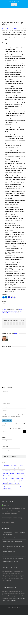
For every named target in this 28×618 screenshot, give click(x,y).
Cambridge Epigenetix (7, 29)
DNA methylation (6, 470)
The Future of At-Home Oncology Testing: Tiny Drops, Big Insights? (13, 547)
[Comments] (22, 456)
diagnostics (15, 468)
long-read (23, 475)
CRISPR (4, 468)
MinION (17, 478)
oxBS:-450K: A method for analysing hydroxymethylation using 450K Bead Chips (14, 234)
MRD (22, 478)
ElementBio (14, 470)
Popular (6, 456)
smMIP (9, 488)
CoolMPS (21, 465)
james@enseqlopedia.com (14, 1)
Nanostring (11, 480)
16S (12, 465)
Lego (18, 475)
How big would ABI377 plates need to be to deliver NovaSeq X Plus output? (14, 533)
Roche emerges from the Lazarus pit (10, 554)
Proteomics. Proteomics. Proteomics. (11, 561)
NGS (21, 480)
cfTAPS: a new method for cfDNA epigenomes (13, 558)
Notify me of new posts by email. (17, 428)
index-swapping (11, 475)
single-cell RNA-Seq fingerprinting (10, 486)
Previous (20, 16)
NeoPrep (17, 480)
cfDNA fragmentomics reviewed (10, 538)
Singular (4, 488)
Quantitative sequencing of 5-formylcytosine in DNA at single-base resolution (15, 239)
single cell (21, 486)
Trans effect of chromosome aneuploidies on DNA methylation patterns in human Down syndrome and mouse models (15, 177)
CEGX (21, 311)
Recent (14, 456)
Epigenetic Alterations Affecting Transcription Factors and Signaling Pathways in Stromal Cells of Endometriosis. (15, 56)
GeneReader (5, 473)
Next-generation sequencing (12, 311)
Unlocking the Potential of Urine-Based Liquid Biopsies (13, 542)
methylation (12, 312)
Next (24, 16)
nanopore (5, 480)
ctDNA (9, 468)
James (5, 309)
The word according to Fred (9, 551)
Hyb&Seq (12, 473)
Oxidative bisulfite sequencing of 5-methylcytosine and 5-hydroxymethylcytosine (15, 264)
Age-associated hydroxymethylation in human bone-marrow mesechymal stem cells (15, 127)
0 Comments (17, 312)
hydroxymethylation (5, 312)
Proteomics (11, 483)
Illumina (4, 475)
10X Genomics (6, 465)
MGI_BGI (12, 478)
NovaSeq (5, 483)
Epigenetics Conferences (16, 37)
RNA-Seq (17, 483)
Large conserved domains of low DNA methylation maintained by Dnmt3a (14, 259)
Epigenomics (21, 470)
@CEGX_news (16, 29)
